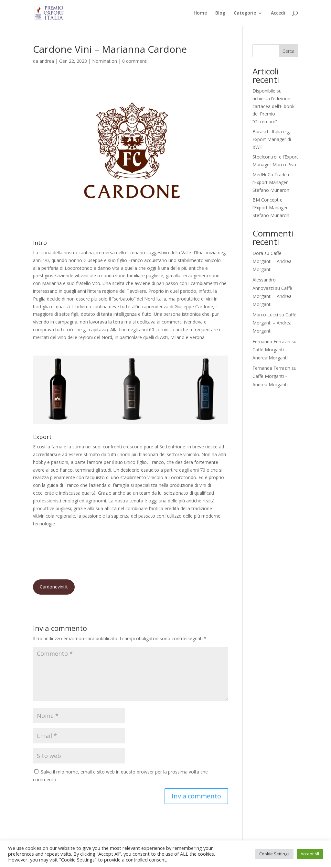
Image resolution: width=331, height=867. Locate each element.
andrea (46, 61)
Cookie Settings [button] (274, 854)
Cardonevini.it (54, 587)
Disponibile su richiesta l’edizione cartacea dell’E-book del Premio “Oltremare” (273, 106)
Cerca (288, 51)
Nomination (104, 61)
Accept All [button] (310, 854)
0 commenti (134, 61)
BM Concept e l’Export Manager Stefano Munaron (270, 207)
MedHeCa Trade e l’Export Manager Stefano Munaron (271, 182)
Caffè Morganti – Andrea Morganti (272, 261)
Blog (220, 13)
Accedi (278, 13)
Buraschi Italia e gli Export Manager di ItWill (272, 139)
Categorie (245, 13)
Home (200, 13)
